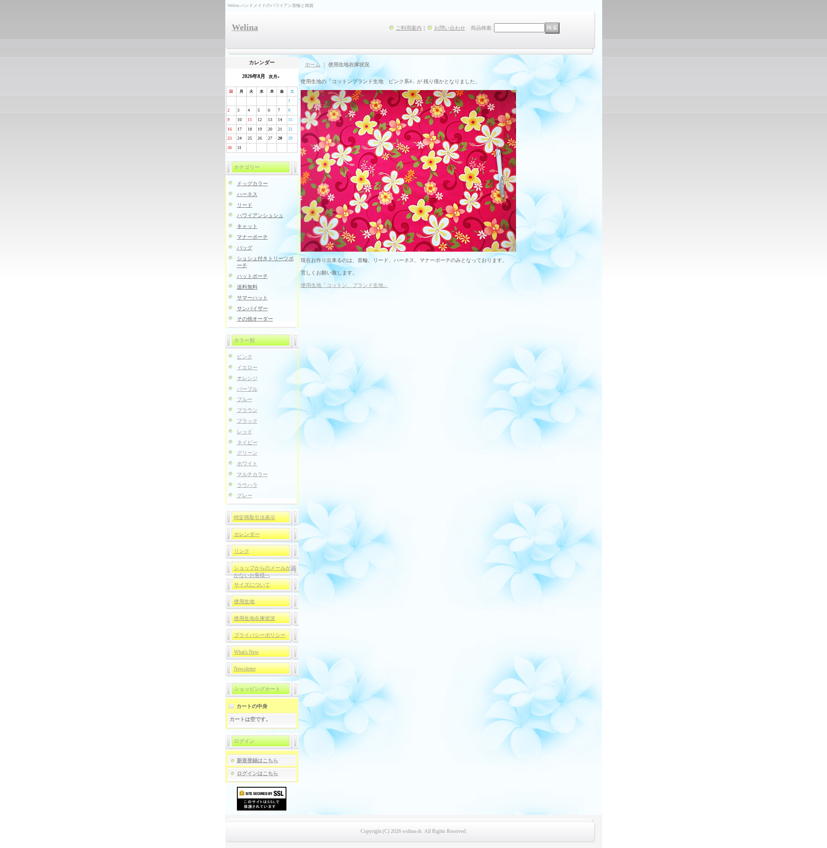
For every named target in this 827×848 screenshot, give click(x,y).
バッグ (244, 248)
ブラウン (247, 410)
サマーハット (252, 298)
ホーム (312, 65)
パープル (247, 389)
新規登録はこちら (257, 761)
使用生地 (244, 602)
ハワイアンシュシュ (260, 215)
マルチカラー (252, 474)
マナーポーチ (252, 237)
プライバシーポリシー (260, 635)
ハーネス (247, 194)
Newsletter (245, 669)
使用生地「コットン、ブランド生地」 (345, 285)
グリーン (247, 453)
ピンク (244, 357)
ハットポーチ (252, 276)
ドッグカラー (252, 184)
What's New (246, 652)
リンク (241, 551)
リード (244, 205)
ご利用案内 (409, 28)
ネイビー (247, 443)
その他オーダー (255, 319)
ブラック (247, 421)
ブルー (244, 399)
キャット (247, 226)
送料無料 (247, 287)
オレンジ (247, 378)
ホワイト (247, 464)
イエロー (247, 368)
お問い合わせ (449, 28)
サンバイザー (252, 309)
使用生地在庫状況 (254, 618)
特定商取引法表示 (254, 517)
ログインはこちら (257, 773)
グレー (244, 496)
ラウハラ (247, 485)
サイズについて (252, 585)
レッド (244, 432)
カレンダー (247, 534)
